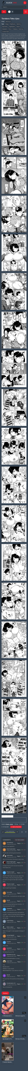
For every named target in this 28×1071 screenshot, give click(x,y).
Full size (10, 816)
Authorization (24, 2)
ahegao (7, 24)
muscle (18, 26)
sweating (21, 29)
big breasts (12, 24)
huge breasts (12, 26)
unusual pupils (5, 31)
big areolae (4, 26)
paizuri (10, 29)
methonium (8, 21)
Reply (19, 843)
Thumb (4, 816)
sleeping (15, 29)
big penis (19, 24)
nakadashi (4, 29)
